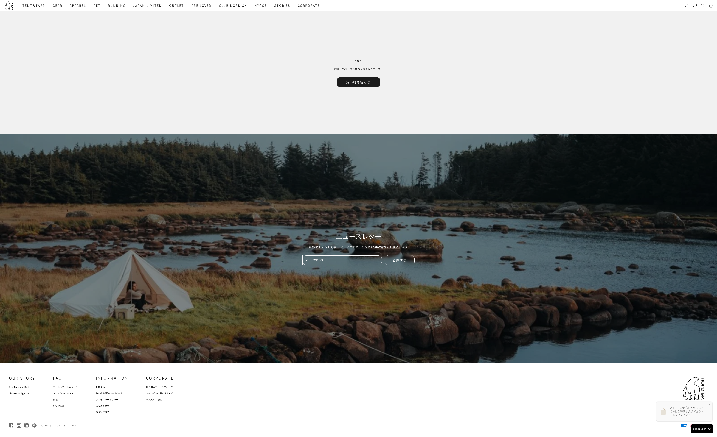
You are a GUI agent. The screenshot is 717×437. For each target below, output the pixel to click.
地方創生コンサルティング (159, 387)
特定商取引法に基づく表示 (109, 393)
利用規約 (100, 387)
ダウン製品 (58, 405)
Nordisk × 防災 (154, 399)
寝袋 (55, 399)
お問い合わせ (102, 411)
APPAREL (78, 5)
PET (97, 5)
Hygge (260, 5)
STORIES (282, 5)
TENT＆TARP (33, 5)
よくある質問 (102, 405)
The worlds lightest (19, 393)
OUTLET (176, 5)
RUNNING (116, 5)
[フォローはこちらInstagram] (19, 425)
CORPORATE (309, 5)
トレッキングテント (63, 393)
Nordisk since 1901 (19, 387)
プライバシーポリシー (107, 399)
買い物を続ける (358, 82)
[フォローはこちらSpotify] (34, 425)
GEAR (57, 5)
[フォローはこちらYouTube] (26, 425)
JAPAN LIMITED (147, 5)
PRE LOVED (201, 5)
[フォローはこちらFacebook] (11, 425)
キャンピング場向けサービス (160, 393)
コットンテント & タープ (65, 387)
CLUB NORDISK (233, 5)
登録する (400, 260)
